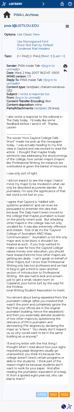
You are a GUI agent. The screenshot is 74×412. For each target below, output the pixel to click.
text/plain (40, 108)
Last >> (59, 56)
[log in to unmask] (27, 97)
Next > (46, 56)
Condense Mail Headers (33, 48)
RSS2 (64, 394)
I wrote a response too (34, 94)
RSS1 (53, 394)
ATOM (41, 394)
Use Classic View (28, 34)
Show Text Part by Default (35, 45)
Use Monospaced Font (32, 41)
